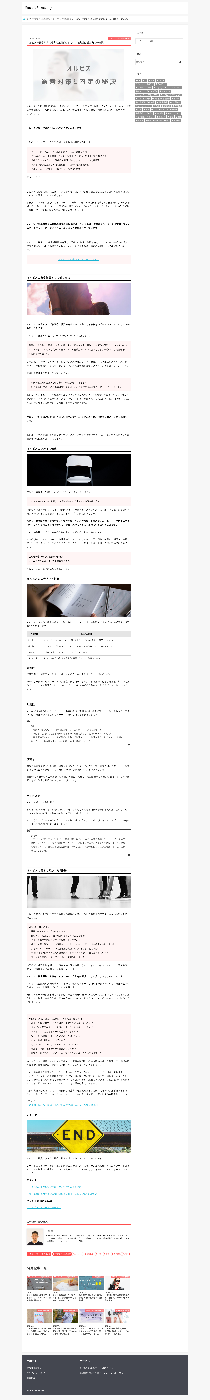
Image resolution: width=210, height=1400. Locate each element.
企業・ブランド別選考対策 (40, 1254)
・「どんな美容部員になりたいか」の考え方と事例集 (54, 1186)
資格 (179, 117)
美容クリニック (174, 113)
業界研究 (141, 113)
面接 (127, 1254)
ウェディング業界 (145, 87)
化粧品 (151, 102)
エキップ (159, 87)
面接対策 (177, 120)
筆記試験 (160, 113)
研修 (150, 113)
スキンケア (166, 91)
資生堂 (140, 120)
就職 (157, 106)
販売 (171, 117)
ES (145, 80)
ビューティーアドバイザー (148, 95)
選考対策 (158, 120)
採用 (99, 1254)
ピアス (165, 95)
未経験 (174, 109)
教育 (147, 109)
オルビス (78, 1254)
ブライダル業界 (144, 98)
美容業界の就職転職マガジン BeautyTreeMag (101, 1373)
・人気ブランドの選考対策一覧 (43, 1207)
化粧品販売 (175, 102)
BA (139, 80)
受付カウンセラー (145, 106)
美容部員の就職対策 (63, 1254)
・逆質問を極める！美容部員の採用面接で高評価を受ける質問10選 (61, 1105)
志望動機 (90, 1254)
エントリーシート (174, 87)
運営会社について (35, 1367)
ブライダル (176, 95)
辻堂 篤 (49, 1231)
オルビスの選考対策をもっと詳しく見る (77, 259)
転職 (149, 120)
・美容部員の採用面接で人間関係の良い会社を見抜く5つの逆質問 (60, 1193)
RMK (152, 80)
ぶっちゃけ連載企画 (145, 84)
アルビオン (162, 84)
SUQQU (161, 80)
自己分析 (162, 117)
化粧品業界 (162, 102)
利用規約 (31, 1378)
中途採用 (141, 102)
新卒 (107, 1254)
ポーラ (176, 98)
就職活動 (167, 106)
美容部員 (117, 1254)
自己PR (151, 117)
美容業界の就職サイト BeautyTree (96, 1367)
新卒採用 (164, 109)
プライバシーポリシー (37, 1373)
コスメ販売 (153, 91)
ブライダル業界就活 (162, 98)
